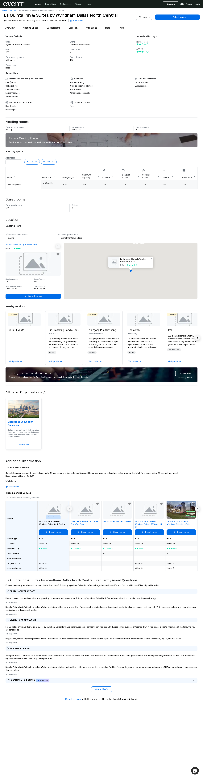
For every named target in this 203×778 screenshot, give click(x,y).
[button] (19, 161)
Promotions (50, 4)
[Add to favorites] (58, 254)
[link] (24, 319)
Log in (197, 4)
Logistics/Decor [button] (174, 349)
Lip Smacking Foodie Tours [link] (64, 330)
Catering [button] (92, 352)
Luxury (90, 4)
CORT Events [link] (16, 330)
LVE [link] (170, 330)
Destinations (65, 4)
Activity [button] (52, 352)
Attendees (10, 158)
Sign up (189, 4)
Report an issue (73, 699)
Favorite (146, 17)
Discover (79, 4)
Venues (38, 4)
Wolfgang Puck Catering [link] (102, 330)
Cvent (4, 10)
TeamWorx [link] (134, 330)
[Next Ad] (58, 246)
